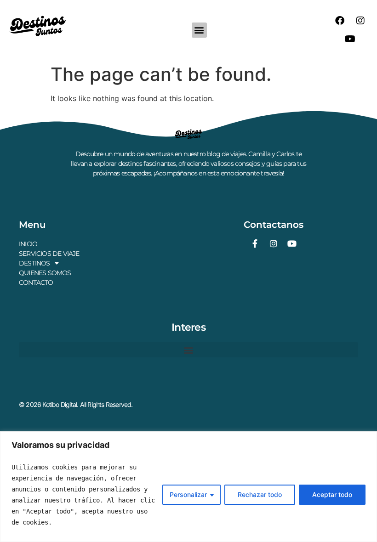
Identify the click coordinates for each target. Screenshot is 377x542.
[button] (199, 30)
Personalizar (188, 494)
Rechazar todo (260, 494)
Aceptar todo (332, 494)
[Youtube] (350, 39)
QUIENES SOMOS (45, 273)
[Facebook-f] (255, 243)
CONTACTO (36, 282)
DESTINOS (34, 263)
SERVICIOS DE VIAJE (49, 253)
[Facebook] (340, 20)
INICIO (28, 244)
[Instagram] (360, 20)
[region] (188, 486)
